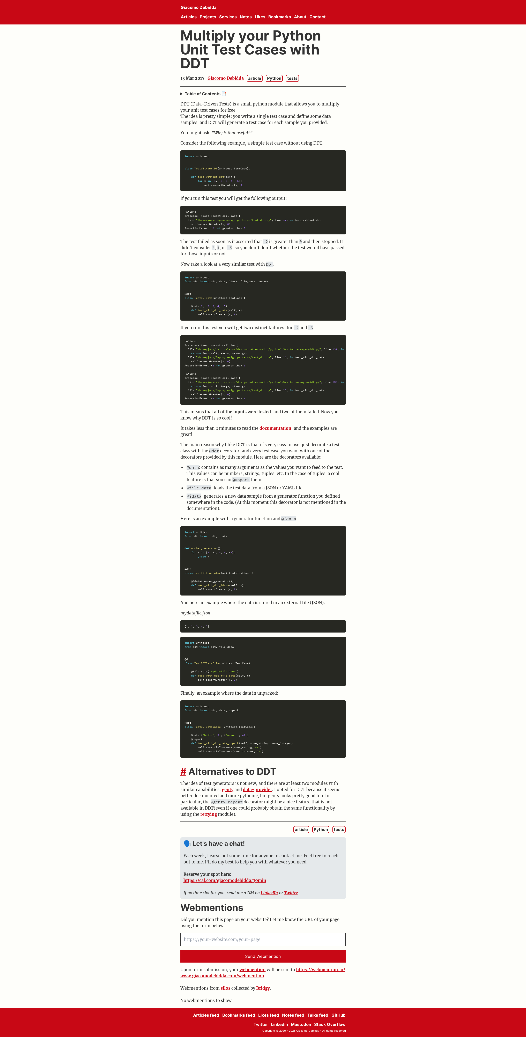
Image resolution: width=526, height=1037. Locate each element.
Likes (260, 16)
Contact (317, 16)
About (300, 16)
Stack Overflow (330, 1024)
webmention (253, 969)
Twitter (291, 892)
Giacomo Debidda (199, 7)
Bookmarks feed (238, 1015)
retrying (208, 814)
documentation (275, 428)
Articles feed (206, 1015)
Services (228, 16)
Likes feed (268, 1015)
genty (227, 789)
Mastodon (301, 1024)
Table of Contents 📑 (206, 93)
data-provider (257, 789)
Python (274, 78)
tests (292, 78)
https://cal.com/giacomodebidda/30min (224, 880)
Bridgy (263, 988)
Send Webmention (263, 956)
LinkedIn (269, 892)
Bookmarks (279, 16)
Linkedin (279, 1024)
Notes (246, 16)
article (254, 78)
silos (225, 988)
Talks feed (317, 1015)
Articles (189, 16)
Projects (208, 16)
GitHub (338, 1015)
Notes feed (293, 1015)
